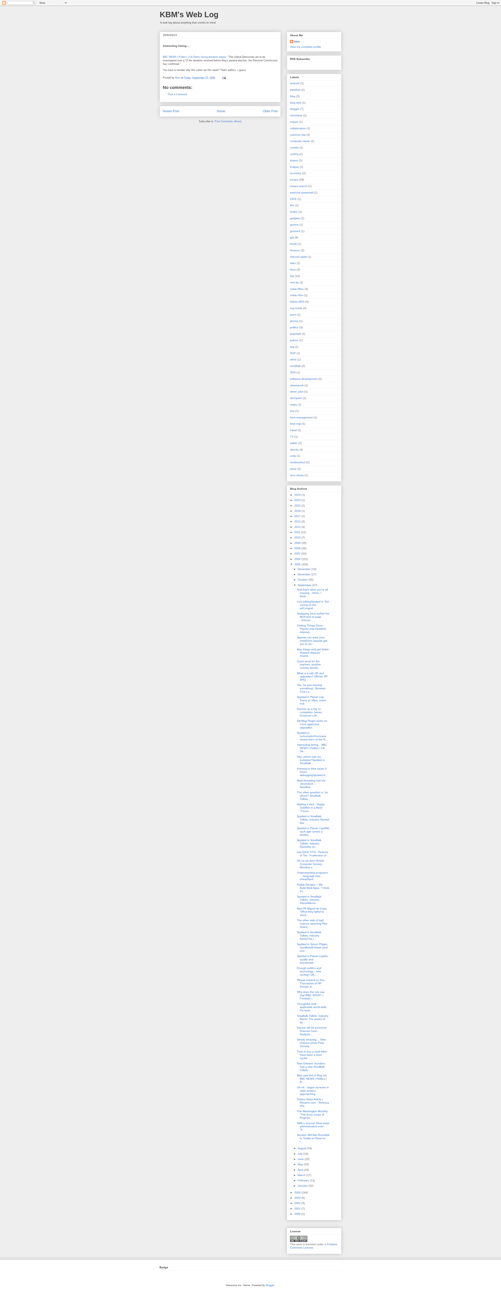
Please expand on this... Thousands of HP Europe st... (312, 983)
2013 (297, 521)
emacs (294, 179)
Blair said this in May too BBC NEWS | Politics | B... (312, 1079)
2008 (297, 548)
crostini (294, 147)
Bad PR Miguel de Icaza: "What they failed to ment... (312, 912)
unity (293, 455)
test (292, 411)
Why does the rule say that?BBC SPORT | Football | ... (310, 995)
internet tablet (298, 256)
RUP (293, 353)
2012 (297, 526)
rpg (292, 346)
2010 (297, 537)
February (304, 1180)
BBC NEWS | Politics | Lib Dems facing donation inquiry (194, 56)
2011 (297, 532)
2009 (297, 543)
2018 (297, 510)
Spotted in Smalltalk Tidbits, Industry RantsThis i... (309, 935)
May (301, 1164)
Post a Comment (177, 94)
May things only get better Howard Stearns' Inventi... (313, 653)
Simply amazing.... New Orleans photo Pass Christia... (311, 1043)
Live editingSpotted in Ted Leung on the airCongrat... (313, 605)
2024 (297, 494)
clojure (294, 121)
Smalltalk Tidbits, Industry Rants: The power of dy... (312, 1019)
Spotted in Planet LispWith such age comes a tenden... (313, 831)
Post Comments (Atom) (228, 121)
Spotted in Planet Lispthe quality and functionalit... (312, 959)
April (301, 1169)
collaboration (298, 128)
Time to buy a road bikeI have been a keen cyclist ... (312, 1055)
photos (294, 321)
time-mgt (295, 423)
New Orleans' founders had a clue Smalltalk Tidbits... (311, 1067)
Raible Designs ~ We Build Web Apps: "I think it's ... (313, 888)
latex (293, 263)
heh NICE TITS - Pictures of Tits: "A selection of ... (313, 854)
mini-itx (294, 282)
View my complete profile (305, 46)
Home (221, 111)
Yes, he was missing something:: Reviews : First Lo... (312, 688)
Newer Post (171, 111)
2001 (297, 1208)
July (300, 1153)
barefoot (295, 89)
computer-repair (300, 141)
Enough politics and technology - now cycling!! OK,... (309, 971)
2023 (297, 500)
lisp (292, 276)
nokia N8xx (297, 288)
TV (292, 436)
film (292, 205)
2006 (297, 559)
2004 (297, 1192)
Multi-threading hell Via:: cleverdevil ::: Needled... (312, 784)
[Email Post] (224, 77)
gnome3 (295, 231)
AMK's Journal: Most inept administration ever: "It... (313, 1126)
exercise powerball (301, 192)
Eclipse (294, 166)
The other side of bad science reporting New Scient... (312, 923)
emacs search (298, 186)
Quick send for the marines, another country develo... (309, 665)
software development (303, 378)
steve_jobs (296, 391)
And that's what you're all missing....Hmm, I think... (312, 593)
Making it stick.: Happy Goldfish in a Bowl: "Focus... (311, 808)
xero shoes (297, 475)
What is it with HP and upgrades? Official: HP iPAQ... (312, 676)
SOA (293, 372)
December (304, 569)
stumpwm (296, 398)
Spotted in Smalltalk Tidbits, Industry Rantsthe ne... (309, 843)
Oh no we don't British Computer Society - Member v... (310, 864)
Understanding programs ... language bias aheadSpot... (312, 876)
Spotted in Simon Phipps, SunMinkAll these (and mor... (312, 947)
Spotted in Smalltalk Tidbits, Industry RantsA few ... (313, 819)
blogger (294, 108)
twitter (293, 443)
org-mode (296, 308)
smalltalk (295, 365)
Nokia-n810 (297, 301)
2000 (297, 1213)
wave (293, 468)
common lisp (298, 134)
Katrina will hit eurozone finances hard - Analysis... (311, 1031)
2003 (297, 1197)
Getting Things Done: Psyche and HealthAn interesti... (311, 629)
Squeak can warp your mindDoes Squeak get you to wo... (312, 641)
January (303, 1185)
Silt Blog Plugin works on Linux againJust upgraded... (312, 724)
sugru (293, 404)
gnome (294, 224)
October (303, 579)
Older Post (270, 111)
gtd (292, 237)
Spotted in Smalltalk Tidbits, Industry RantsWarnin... (309, 900)
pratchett (295, 333)
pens (293, 314)
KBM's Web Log (189, 14)
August (302, 1148)
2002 (297, 1203)
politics (294, 327)
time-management (301, 417)
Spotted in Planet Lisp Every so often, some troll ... (311, 700)
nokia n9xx (296, 295)
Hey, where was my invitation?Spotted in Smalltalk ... (311, 760)
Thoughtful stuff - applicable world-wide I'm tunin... (311, 1007)
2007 (297, 553)
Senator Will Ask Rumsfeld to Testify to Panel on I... (313, 1138)
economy (295, 173)
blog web (295, 102)
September (305, 585)
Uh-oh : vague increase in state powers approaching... (313, 1091)
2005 (297, 564)
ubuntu (294, 449)
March (302, 1175)
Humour (295, 250)
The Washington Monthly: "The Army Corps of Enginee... (312, 1114)
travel (293, 430)
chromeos (296, 115)
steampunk (297, 385)
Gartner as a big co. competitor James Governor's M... (309, 712)
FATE (293, 199)
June (301, 1159)
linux (293, 269)
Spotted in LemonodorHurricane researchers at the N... (312, 736)
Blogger (270, 1285)
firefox (294, 211)
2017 (297, 516)
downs (294, 160)
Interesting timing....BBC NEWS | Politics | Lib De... (312, 748)
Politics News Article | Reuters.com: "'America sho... (313, 1103)
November (304, 574)
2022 (297, 505)
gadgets (295, 218)
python (294, 340)
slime (293, 359)
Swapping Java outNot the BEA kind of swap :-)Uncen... (313, 617)
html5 (293, 243)
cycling (294, 154)
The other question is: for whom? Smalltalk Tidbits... (312, 796)
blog (292, 96)
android (294, 83)
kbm (297, 41)
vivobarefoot (297, 462)
